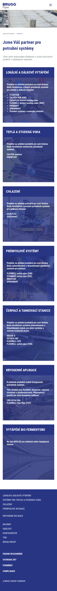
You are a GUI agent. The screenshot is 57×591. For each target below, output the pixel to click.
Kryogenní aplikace (13, 516)
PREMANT (14, 106)
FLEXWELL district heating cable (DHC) (27, 103)
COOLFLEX (11, 214)
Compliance (9, 571)
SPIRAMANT (15, 108)
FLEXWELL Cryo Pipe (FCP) (19, 403)
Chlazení (7, 504)
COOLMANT (12, 216)
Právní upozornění (12, 554)
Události (7, 528)
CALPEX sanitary (14, 154)
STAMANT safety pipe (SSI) (19, 276)
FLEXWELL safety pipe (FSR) (19, 273)
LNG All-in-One (13, 400)
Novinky (7, 524)
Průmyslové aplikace (14, 508)
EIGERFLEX (12, 157)
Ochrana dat (9, 559)
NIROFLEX (11, 279)
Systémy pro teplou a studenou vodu (22, 500)
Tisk (5, 537)
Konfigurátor (10, 533)
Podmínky (8, 565)
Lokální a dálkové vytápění (17, 495)
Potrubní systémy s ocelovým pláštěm (26, 111)
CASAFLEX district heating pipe (24, 100)
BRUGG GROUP (9, 542)
